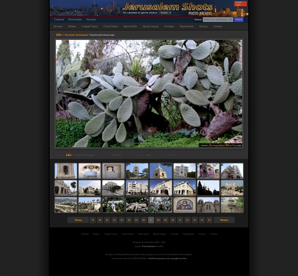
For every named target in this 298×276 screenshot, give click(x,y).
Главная (59, 19)
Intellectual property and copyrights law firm (167, 258)
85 (136, 220)
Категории (75, 19)
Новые (72, 26)
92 (187, 220)
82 (114, 220)
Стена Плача (111, 26)
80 (100, 220)
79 (92, 220)
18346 (148, 155)
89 (165, 220)
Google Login (239, 3)
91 (180, 220)
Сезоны (217, 26)
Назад (78, 220)
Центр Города (151, 26)
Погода (203, 26)
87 (151, 220)
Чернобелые (187, 26)
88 (158, 220)
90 (173, 220)
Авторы (91, 19)
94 (202, 220)
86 (143, 220)
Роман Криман (148, 246)
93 (195, 220)
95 (209, 220)
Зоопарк (169, 26)
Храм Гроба (130, 26)
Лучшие (58, 26)
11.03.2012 (117, 155)
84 (129, 220)
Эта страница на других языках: (140, 12)
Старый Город (90, 26)
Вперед (224, 220)
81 (107, 220)
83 (122, 220)
